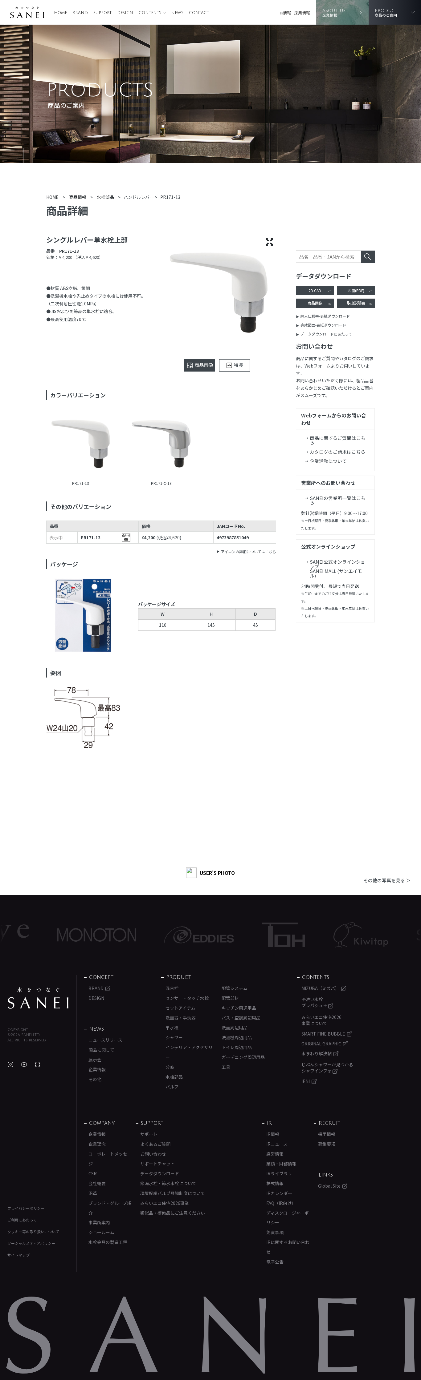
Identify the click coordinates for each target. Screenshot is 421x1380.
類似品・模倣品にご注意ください (172, 1213)
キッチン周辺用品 (239, 1008)
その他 (94, 1079)
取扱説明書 (356, 302)
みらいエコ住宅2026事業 (164, 1203)
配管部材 (230, 998)
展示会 (94, 1059)
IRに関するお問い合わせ (287, 1247)
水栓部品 (174, 1077)
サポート (148, 1134)
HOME (60, 13)
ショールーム (101, 1232)
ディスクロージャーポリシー (287, 1218)
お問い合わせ (153, 1154)
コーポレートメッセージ (110, 1159)
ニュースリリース (105, 1040)
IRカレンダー (279, 1193)
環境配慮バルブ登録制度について (172, 1193)
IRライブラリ (279, 1173)
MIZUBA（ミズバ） (320, 988)
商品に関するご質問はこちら (337, 440)
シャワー (174, 1037)
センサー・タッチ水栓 (187, 998)
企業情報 (97, 1069)
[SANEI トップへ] (38, 998)
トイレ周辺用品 (237, 1047)
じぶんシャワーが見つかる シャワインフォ (327, 1067)
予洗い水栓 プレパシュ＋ (314, 1002)
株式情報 (275, 1183)
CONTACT (199, 13)
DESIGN (125, 13)
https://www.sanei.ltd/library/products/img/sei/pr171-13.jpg (80, 444)
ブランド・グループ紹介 (109, 1208)
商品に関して (101, 1050)
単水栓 (172, 1027)
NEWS (177, 13)
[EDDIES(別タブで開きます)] (165, 934)
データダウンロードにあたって (326, 333)
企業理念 (97, 1144)
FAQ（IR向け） (281, 1203)
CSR (92, 1173)
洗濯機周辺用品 (237, 1037)
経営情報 (275, 1154)
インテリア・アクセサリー (189, 1052)
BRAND (80, 13)
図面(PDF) (356, 290)
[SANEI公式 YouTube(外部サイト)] (24, 1064)
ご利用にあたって (22, 1219)
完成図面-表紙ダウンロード (323, 325)
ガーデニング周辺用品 (243, 1057)
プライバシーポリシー (25, 1208)
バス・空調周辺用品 (241, 1018)
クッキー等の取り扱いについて (33, 1231)
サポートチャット (157, 1164)
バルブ (172, 1087)
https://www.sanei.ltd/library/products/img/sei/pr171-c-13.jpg (161, 444)
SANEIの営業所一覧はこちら (337, 500)
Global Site (329, 1186)
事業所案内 (99, 1222)
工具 (226, 1067)
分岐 (170, 1067)
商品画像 (315, 302)
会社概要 (97, 1183)
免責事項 (275, 1232)
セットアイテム (180, 1008)
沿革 (92, 1193)
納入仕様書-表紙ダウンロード (325, 316)
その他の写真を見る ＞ (387, 880)
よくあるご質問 (155, 1144)
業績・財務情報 (281, 1164)
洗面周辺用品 (234, 1027)
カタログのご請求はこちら (337, 452)
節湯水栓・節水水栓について (168, 1183)
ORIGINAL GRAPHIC (321, 1043)
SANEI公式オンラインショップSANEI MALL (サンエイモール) (338, 568)
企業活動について (328, 461)
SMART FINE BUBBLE (323, 1034)
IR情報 (285, 13)
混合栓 (172, 988)
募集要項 (326, 1144)
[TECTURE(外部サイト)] (38, 1064)
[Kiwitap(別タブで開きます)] (327, 934)
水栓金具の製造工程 (107, 1242)
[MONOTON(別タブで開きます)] (62, 935)
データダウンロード (159, 1173)
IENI (305, 1081)
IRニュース (277, 1144)
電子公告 (275, 1262)
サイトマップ (18, 1254)
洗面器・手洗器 (181, 1018)
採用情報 (302, 13)
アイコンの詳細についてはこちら (248, 551)
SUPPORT (102, 13)
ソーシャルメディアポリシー (31, 1243)
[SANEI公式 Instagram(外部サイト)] (10, 1064)
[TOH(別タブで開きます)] (249, 935)
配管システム (234, 988)
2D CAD (315, 290)
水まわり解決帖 (316, 1053)
